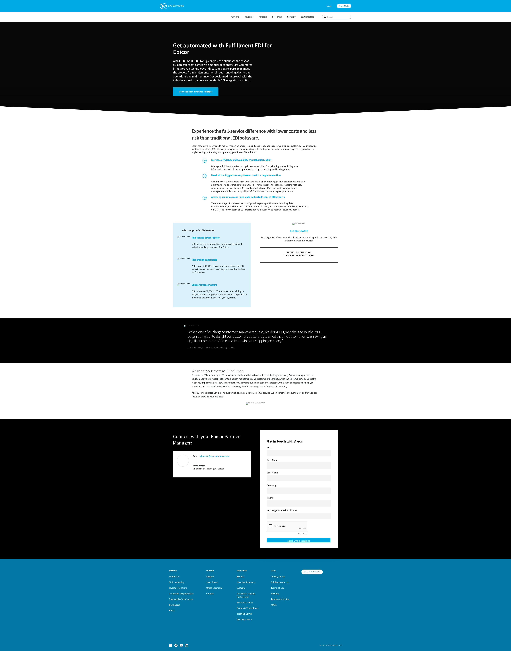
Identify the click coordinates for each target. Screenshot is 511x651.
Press (172, 610)
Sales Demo (212, 582)
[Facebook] (176, 645)
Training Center (244, 613)
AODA (274, 604)
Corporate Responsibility (181, 593)
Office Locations (214, 587)
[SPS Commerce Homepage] (172, 6)
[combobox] (336, 17)
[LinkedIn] (186, 645)
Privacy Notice (278, 576)
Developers (174, 604)
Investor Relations (178, 587)
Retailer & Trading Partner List (246, 595)
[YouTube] (181, 645)
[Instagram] (170, 645)
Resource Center (245, 602)
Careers (210, 593)
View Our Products (246, 582)
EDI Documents (244, 619)
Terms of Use (277, 587)
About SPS (174, 576)
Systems (241, 587)
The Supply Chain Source (181, 599)
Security (275, 593)
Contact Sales (344, 6)
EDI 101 (240, 576)
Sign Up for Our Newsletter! (312, 572)
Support (210, 576)
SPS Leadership (176, 582)
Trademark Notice (280, 599)
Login (329, 6)
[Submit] (325, 17)
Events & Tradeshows (248, 608)
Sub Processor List (280, 582)
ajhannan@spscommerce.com (214, 456)
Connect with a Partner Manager (195, 91)
